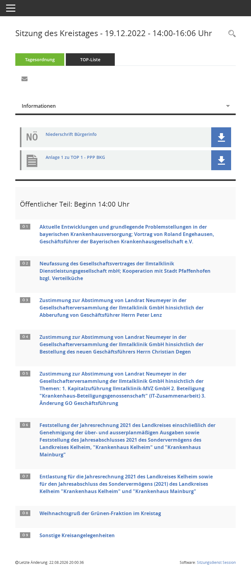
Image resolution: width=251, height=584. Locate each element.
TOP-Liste (90, 59)
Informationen (39, 106)
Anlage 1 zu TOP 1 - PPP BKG (75, 157)
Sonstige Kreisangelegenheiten (77, 535)
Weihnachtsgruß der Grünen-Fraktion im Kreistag (100, 513)
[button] (221, 137)
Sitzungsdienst (216, 562)
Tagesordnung (40, 59)
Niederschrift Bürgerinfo (71, 134)
